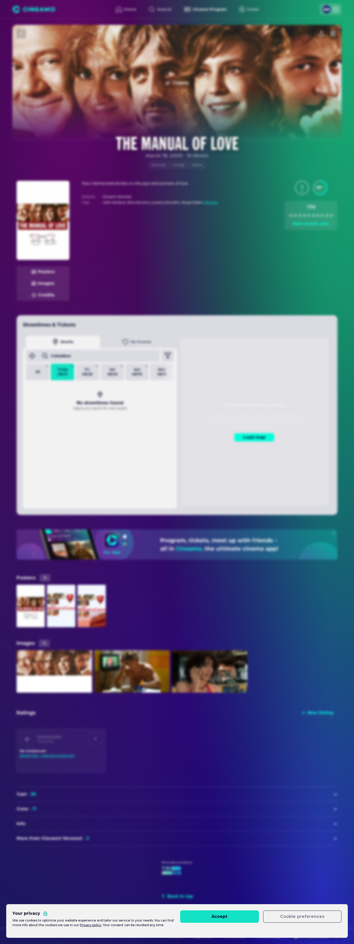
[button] (302, 188)
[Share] (321, 33)
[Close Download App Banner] (333, 533)
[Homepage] (33, 9)
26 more (211, 202)
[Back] (21, 33)
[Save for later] (332, 33)
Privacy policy (90, 925)
